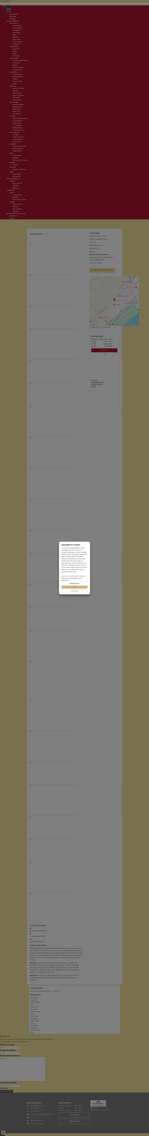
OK (74, 587)
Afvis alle (74, 591)
